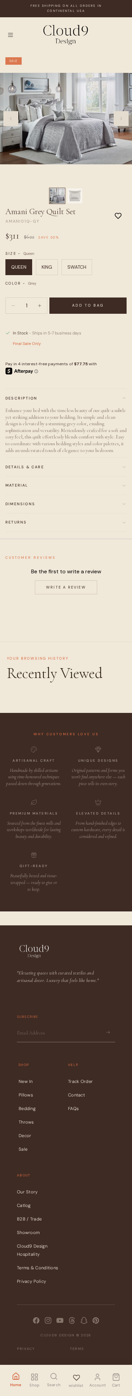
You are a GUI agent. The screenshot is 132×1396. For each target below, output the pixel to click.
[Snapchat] (84, 1320)
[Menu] (10, 34)
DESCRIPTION (21, 398)
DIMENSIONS (20, 503)
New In (26, 1081)
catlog (24, 1205)
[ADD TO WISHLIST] (118, 215)
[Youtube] (60, 1320)
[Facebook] (36, 1320)
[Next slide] (121, 118)
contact (76, 1095)
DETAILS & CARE (24, 467)
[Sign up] (108, 1032)
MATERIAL (16, 485)
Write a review (66, 587)
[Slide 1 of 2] (57, 195)
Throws (26, 1122)
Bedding (27, 1108)
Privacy (26, 1349)
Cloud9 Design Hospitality (32, 1250)
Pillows (26, 1095)
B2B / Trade (29, 1219)
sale (23, 1149)
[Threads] (72, 1320)
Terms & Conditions (37, 1268)
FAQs (73, 1108)
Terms (77, 1349)
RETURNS (16, 522)
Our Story (27, 1192)
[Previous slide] (10, 118)
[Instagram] (48, 1320)
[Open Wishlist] (76, 1376)
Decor (25, 1135)
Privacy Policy (31, 1281)
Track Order (80, 1081)
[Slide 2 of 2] (74, 195)
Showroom (28, 1232)
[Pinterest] (96, 1320)
